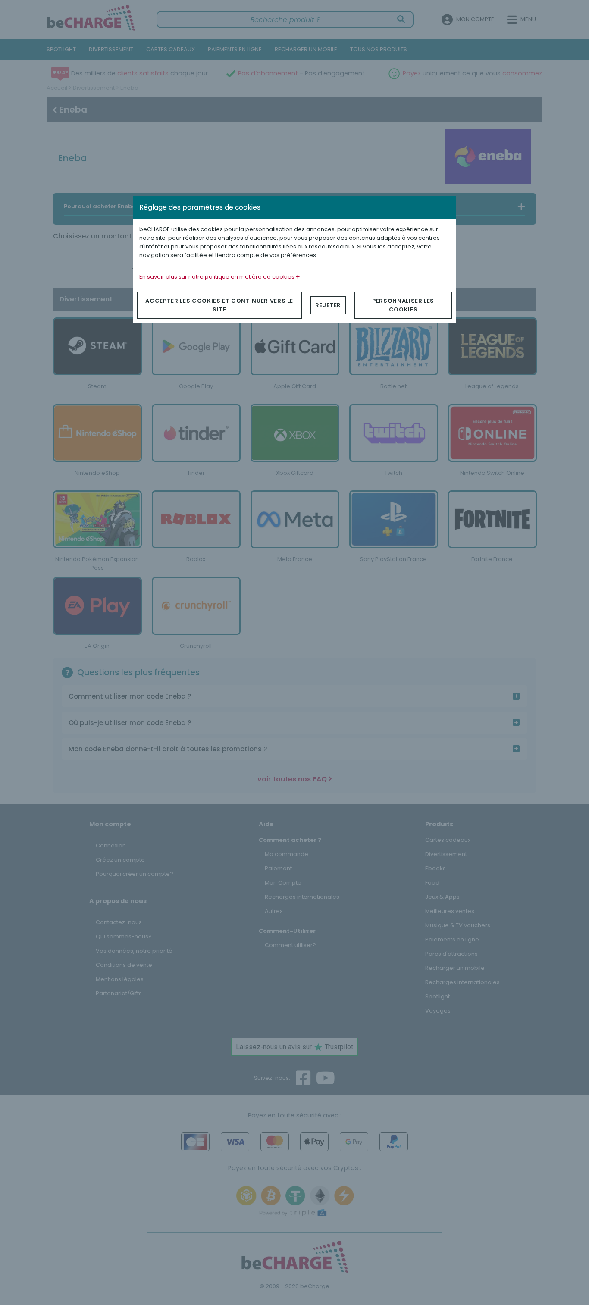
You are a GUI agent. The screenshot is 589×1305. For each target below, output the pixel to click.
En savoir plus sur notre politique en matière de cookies (217, 277)
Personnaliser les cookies (403, 305)
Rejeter (328, 305)
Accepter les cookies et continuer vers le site (219, 305)
